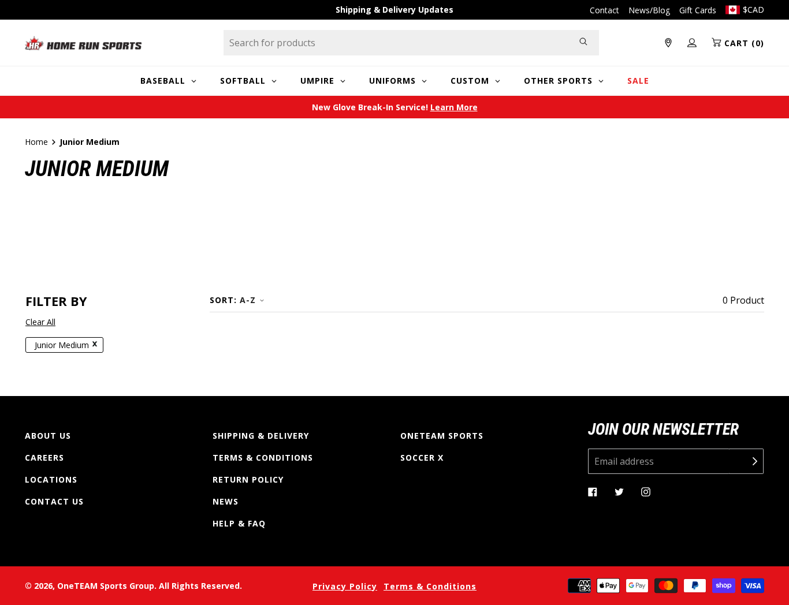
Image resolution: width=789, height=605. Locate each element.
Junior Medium (62, 344)
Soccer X (422, 457)
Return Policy (248, 479)
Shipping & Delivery (261, 435)
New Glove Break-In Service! (395, 107)
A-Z (248, 299)
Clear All (40, 321)
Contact (604, 10)
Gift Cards (697, 10)
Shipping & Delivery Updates (394, 9)
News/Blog (649, 10)
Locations (51, 479)
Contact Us (54, 501)
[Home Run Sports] (83, 43)
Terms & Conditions (263, 457)
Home (36, 141)
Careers (44, 457)
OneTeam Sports (441, 435)
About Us (48, 435)
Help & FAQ (239, 523)
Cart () (742, 43)
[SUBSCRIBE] (746, 461)
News (226, 501)
